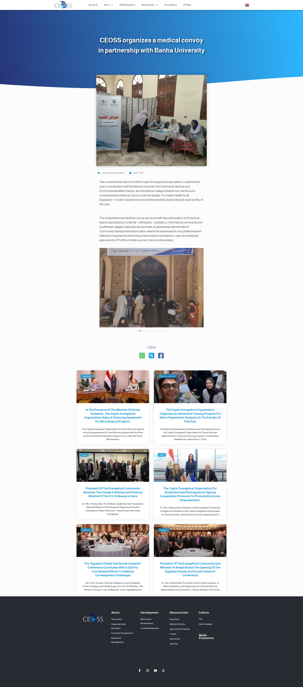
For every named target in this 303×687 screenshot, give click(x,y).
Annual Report (170, 5)
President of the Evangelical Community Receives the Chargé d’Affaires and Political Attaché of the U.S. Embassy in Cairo (113, 492)
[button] (103, 288)
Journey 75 (93, 5)
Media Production (206, 637)
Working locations (127, 5)
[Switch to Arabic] (247, 5)
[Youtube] (155, 670)
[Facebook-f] (139, 670)
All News (187, 5)
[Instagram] (147, 670)
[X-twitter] (163, 670)
